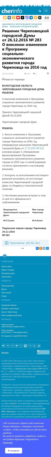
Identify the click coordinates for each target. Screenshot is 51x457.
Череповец (6, 276)
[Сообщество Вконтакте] (7, 346)
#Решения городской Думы (24, 26)
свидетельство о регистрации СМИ (28, 369)
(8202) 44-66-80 (6, 327)
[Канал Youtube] (18, 17)
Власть (4, 289)
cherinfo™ (13, 403)
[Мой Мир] (47, 248)
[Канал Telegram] (30, 346)
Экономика (6, 292)
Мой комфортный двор (11, 315)
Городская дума (8, 273)
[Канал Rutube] (22, 17)
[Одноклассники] (40, 248)
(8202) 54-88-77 (6, 332)
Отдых (4, 296)
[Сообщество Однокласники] (13, 17)
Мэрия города (7, 270)
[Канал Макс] (26, 18)
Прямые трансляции (10, 308)
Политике (8, 442)
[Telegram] (44, 248)
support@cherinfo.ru (20, 336)
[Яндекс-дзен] (39, 346)
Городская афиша (8, 305)
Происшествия (7, 285)
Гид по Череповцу (9, 312)
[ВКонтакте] (37, 248)
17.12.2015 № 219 (34, 148)
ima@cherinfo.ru (19, 327)
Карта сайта (6, 266)
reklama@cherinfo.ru (20, 332)
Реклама (4, 352)
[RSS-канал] (34, 346)
